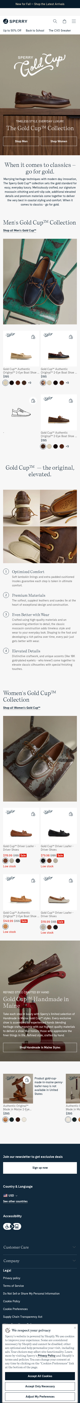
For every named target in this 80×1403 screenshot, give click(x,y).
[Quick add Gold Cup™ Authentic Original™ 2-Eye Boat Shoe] (33, 337)
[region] (40, 1099)
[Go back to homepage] (15, 21)
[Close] (75, 1327)
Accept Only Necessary (40, 1386)
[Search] (55, 21)
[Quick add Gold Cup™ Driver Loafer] (33, 814)
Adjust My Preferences (40, 1396)
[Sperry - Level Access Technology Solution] (40, 1227)
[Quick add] (33, 400)
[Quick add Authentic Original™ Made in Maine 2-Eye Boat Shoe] (27, 1080)
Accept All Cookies (40, 1376)
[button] (64, 21)
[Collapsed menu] (74, 21)
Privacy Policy (46, 1355)
